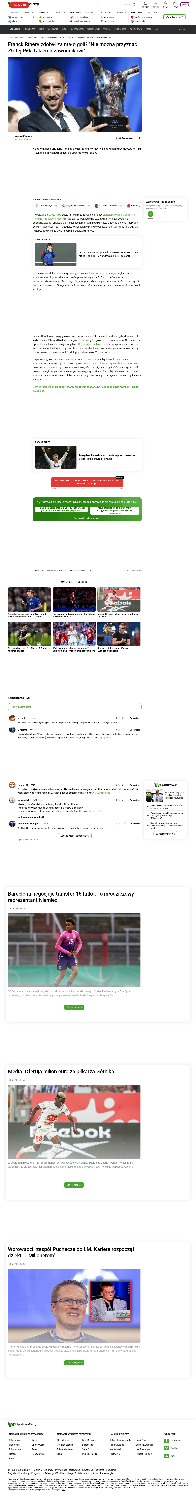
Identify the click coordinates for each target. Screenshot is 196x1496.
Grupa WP (27, 1470)
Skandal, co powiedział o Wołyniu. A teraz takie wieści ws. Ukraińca (27, 615)
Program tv (37, 1473)
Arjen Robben (116, 363)
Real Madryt (38, 570)
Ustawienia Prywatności (81, 1470)
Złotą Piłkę (55, 214)
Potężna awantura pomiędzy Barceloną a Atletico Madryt (74, 615)
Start (10, 38)
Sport (95, 1473)
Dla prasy (48, 1470)
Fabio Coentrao (33, 38)
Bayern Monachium (77, 570)
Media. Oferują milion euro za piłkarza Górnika (117, 615)
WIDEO (106, 29)
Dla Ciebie (15, 29)
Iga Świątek (116, 1449)
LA (156, 29)
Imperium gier (107, 1473)
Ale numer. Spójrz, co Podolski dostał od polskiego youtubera (174, 795)
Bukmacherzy (77, 29)
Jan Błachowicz (144, 1449)
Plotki (63, 1473)
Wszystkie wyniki (174, 17)
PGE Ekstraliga (89, 1454)
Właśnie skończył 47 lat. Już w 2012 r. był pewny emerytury (168, 806)
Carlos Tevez (133, 363)
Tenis (41, 29)
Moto (148, 29)
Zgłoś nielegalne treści (27, 840)
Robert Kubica (117, 1444)
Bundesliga (87, 1444)
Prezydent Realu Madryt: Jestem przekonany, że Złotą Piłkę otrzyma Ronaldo (107, 457)
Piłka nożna (29, 29)
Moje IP (72, 1473)
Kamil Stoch (142, 1440)
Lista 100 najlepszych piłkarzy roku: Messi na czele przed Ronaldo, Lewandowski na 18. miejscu (108, 254)
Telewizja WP (51, 1473)
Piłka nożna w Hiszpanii (56, 570)
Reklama (99, 1470)
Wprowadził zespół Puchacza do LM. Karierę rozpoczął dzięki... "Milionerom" (167, 815)
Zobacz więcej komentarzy (74, 835)
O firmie (38, 1470)
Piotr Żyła (115, 1454)
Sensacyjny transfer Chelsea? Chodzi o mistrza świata (29, 649)
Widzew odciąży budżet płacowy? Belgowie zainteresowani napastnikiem (74, 649)
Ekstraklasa (63, 1440)
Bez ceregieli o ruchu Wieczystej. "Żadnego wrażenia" (115, 649)
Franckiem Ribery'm (55, 218)
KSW (11, 1458)
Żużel (64, 29)
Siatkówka (52, 29)
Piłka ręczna (120, 29)
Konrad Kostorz (23, 136)
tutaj (63, 1490)
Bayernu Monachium (90, 344)
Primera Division (65, 1449)
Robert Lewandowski (96, 363)
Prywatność (61, 1470)
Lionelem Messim (113, 214)
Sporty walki (93, 29)
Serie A (85, 1449)
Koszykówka (136, 29)
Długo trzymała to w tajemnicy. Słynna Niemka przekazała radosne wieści (167, 825)
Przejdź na (17, 5)
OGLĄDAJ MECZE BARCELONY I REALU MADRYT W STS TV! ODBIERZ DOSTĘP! (87, 482)
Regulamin (111, 1470)
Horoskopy (23, 1473)
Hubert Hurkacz (144, 1454)
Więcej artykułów (164, 833)
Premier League (65, 1444)
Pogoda (12, 1473)
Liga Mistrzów (89, 1440)
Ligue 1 (60, 1454)
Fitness (13, 1454)
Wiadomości (84, 1473)
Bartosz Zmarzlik (144, 1444)
